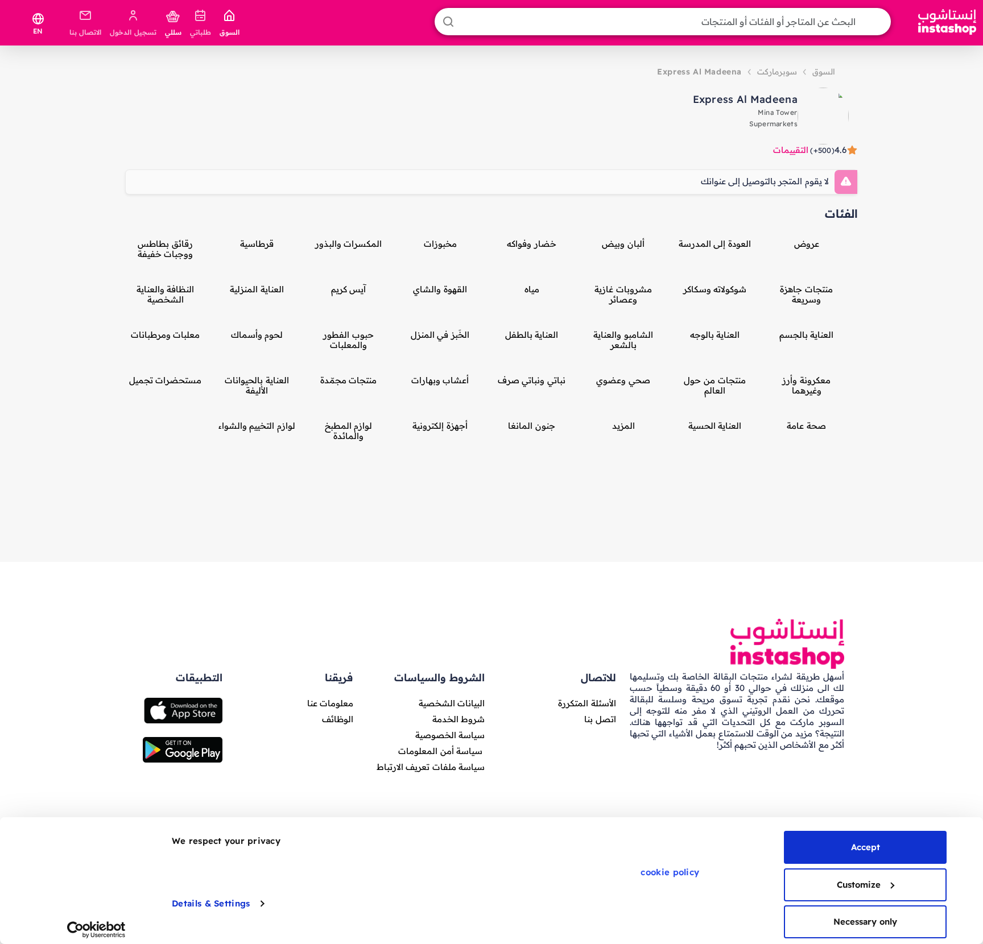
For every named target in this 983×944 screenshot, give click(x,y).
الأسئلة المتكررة (587, 703)
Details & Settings (211, 903)
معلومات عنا (330, 703)
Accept (865, 847)
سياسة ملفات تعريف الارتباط (431, 766)
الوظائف (337, 719)
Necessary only (865, 921)
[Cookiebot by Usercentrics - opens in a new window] (96, 929)
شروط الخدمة (458, 719)
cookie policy (670, 872)
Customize (859, 884)
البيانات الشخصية (452, 703)
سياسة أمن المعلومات (440, 751)
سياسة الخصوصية (450, 735)
